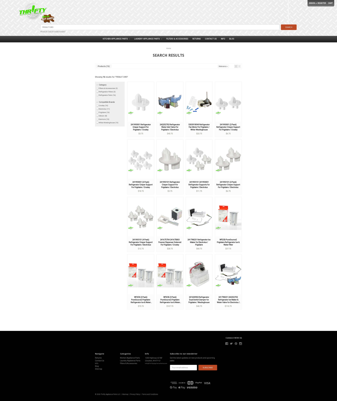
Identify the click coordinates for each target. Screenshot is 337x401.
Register (322, 3)
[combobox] (159, 27)
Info (223, 39)
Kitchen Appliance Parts (115, 39)
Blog (231, 39)
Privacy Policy (135, 394)
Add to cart (141, 104)
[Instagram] (240, 343)
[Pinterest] (236, 343)
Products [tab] (103, 66)
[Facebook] (226, 343)
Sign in (312, 3)
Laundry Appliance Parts (147, 39)
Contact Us (211, 39)
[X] (231, 343)
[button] (236, 66)
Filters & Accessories (177, 39)
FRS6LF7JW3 (121, 77)
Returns (196, 39)
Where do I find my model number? (52, 31)
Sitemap (98, 369)
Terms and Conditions (150, 394)
